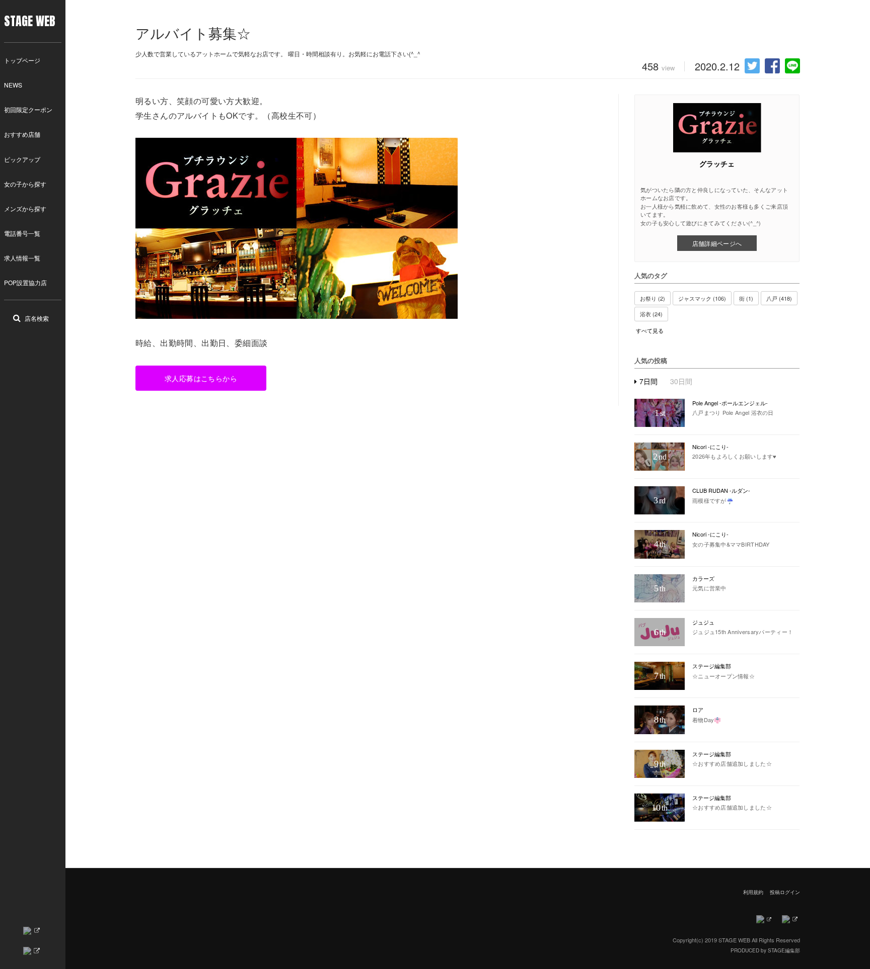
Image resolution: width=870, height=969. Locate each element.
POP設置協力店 (25, 282)
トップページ (22, 60)
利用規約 (753, 892)
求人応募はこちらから (201, 378)
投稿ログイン (785, 892)
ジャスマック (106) (702, 298)
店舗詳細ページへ (717, 243)
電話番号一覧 (22, 233)
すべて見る (650, 330)
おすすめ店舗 (22, 134)
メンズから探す (25, 208)
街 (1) (746, 298)
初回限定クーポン (28, 109)
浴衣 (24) (651, 314)
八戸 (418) (779, 298)
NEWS (13, 84)
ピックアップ (22, 159)
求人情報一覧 (22, 257)
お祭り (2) (652, 298)
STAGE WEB (29, 21)
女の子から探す (25, 184)
